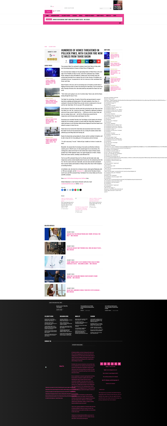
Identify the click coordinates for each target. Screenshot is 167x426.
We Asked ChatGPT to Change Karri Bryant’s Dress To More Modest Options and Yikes (96, 324)
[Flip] (99, 61)
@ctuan (81, 183)
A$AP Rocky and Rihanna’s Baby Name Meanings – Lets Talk (81, 319)
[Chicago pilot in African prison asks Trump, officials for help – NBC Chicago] (55, 234)
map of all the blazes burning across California (75, 178)
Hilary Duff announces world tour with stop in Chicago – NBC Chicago (84, 291)
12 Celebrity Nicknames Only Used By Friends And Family (111, 307)
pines (74, 218)
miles (64, 218)
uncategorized (66, 220)
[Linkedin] (87, 61)
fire (78, 217)
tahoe (86, 218)
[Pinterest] (79, 61)
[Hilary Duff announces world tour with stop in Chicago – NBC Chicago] (55, 290)
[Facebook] (48, 59)
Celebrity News (52, 46)
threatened (92, 218)
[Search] (110, 8)
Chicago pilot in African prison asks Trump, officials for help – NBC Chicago (83, 235)
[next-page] (107, 94)
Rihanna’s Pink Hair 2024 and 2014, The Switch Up (96, 333)
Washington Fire (80, 171)
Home (46, 46)
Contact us (48, 341)
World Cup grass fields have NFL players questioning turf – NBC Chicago (51, 121)
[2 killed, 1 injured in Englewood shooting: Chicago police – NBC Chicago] (52, 72)
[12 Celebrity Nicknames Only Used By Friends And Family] (100, 308)
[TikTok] (112, 363)
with (73, 220)
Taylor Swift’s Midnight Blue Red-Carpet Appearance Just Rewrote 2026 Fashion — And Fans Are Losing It (96, 320)
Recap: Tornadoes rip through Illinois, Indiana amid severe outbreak (51, 102)
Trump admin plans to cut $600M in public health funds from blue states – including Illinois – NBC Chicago (83, 263)
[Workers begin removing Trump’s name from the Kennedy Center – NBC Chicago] (52, 131)
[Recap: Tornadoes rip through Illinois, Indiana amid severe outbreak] (52, 92)
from (83, 217)
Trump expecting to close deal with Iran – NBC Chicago (117, 7)
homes (88, 217)
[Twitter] (53, 59)
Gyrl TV (103, 380)
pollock (80, 218)
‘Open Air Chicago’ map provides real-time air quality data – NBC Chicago (84, 249)
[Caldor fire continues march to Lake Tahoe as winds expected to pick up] (68, 203)
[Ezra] (51, 55)
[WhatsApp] (83, 61)
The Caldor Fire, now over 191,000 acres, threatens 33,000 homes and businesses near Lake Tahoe (81, 208)
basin (67, 217)
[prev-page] (105, 94)
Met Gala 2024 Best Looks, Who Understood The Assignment (96, 330)
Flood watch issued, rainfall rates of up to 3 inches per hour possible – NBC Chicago (73, 19)
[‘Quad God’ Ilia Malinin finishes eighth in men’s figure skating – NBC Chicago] (55, 276)
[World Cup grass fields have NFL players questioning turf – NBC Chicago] (52, 111)
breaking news (117, 4)
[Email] (91, 61)
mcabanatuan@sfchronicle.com (68, 183)
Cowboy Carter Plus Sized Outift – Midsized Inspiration (96, 327)
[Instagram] (51, 59)
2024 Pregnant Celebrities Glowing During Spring (80, 328)
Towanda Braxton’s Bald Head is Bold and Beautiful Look (87, 307)
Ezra (54, 55)
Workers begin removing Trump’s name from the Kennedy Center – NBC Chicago (51, 141)
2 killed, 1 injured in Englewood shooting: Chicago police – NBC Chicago (51, 82)
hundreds (95, 217)
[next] (120, 19)
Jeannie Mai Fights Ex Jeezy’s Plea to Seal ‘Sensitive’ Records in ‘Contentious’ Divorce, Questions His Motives (81, 332)
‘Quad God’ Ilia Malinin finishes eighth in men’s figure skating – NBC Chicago (82, 277)
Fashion (82, 310)
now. (69, 218)
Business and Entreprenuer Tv (112, 380)
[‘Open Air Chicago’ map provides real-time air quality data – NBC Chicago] (55, 248)
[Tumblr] (95, 61)
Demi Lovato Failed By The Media (62, 306)
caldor (73, 217)
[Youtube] (56, 59)
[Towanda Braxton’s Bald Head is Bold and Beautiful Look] (76, 308)
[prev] (118, 19)
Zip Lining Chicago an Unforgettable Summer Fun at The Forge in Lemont (81, 322)
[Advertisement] (83, 34)
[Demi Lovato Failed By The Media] (52, 308)
